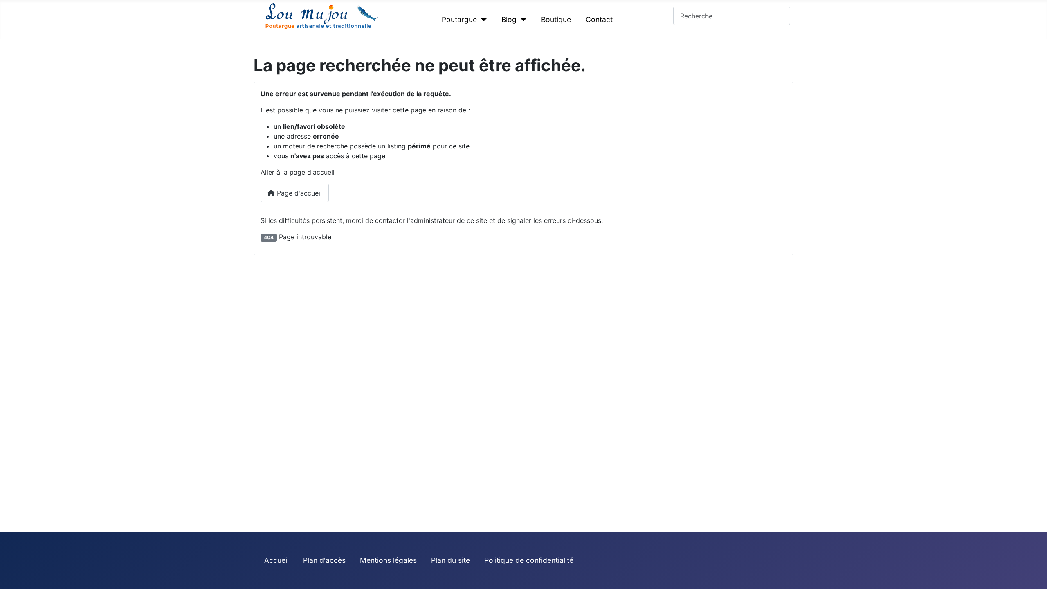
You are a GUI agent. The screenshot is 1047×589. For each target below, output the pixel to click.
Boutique (556, 19)
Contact (599, 19)
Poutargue (459, 19)
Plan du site (450, 560)
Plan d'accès (324, 560)
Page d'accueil (298, 193)
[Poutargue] (482, 19)
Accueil (276, 560)
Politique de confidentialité (528, 560)
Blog (509, 19)
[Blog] (522, 19)
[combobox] (731, 16)
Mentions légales (388, 560)
